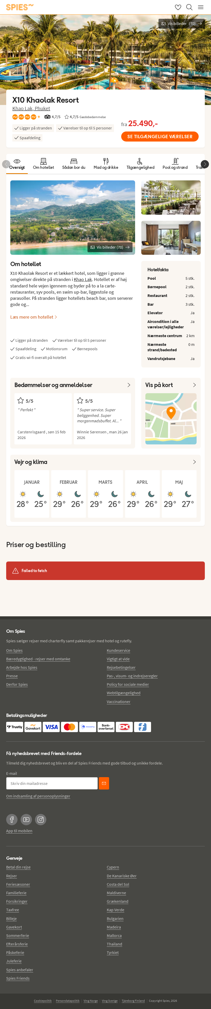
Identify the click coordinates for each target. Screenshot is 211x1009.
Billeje (11, 918)
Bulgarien (115, 918)
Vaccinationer (118, 701)
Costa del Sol (118, 884)
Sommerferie (17, 935)
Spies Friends (18, 978)
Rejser (11, 875)
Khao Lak (83, 279)
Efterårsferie (17, 943)
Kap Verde (115, 909)
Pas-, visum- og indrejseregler (132, 675)
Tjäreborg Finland (133, 1001)
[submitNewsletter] (104, 783)
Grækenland (117, 901)
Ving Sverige (110, 1001)
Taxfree (12, 909)
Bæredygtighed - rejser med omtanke (38, 658)
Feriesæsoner (18, 884)
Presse (12, 675)
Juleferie (14, 960)
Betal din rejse (18, 867)
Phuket (42, 108)
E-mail (11, 773)
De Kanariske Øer (122, 875)
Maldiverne (116, 892)
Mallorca (114, 935)
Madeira (114, 926)
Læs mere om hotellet (31, 317)
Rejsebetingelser (121, 667)
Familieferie (16, 892)
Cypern (113, 867)
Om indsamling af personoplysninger (38, 796)
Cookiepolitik (43, 1001)
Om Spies (14, 650)
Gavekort (14, 926)
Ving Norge (91, 1001)
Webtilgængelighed (123, 692)
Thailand (114, 943)
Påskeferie (15, 952)
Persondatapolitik (68, 1001)
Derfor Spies (17, 684)
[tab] (17, 164)
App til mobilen (19, 830)
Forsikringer (17, 901)
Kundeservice (118, 650)
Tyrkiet (113, 952)
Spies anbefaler (19, 969)
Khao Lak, (23, 108)
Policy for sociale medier (128, 684)
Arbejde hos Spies (21, 667)
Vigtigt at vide (118, 658)
